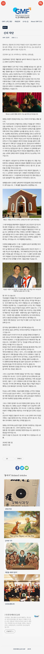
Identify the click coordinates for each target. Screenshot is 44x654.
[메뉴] (3, 3)
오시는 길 (25, 21)
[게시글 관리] (12, 458)
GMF (24, 649)
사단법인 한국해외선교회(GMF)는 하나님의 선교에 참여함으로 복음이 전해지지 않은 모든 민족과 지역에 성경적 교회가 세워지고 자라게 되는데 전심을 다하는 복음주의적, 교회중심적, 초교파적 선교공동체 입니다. (18, 622)
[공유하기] (9, 458)
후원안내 (17, 21)
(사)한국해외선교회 (12, 614)
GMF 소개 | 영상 (7, 21)
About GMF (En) (36, 21)
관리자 (29, 649)
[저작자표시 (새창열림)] (24, 458)
